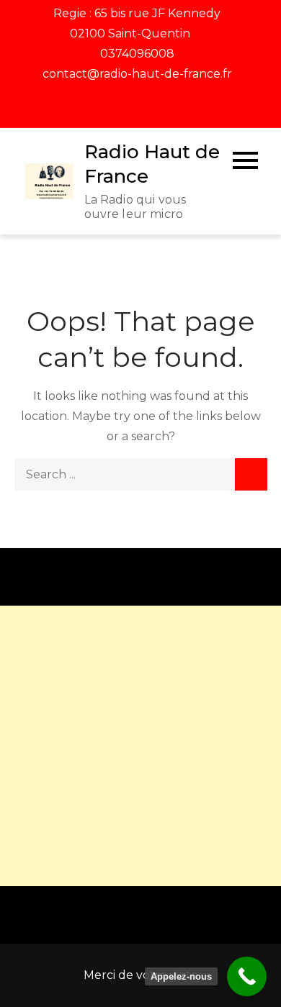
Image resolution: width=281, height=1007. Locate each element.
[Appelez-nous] (247, 976)
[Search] (251, 474)
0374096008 (137, 53)
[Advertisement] (140, 746)
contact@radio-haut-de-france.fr (137, 74)
